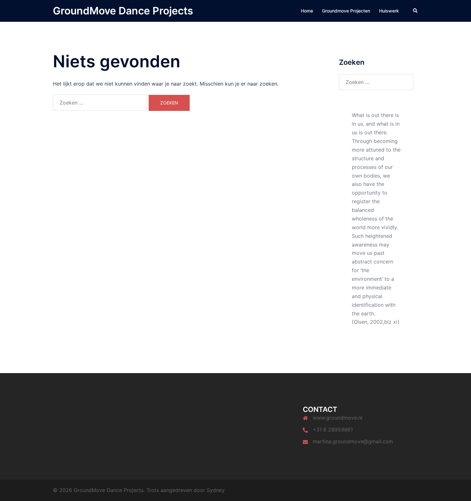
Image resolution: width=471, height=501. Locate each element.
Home (307, 10)
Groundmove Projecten (346, 10)
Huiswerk (389, 10)
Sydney (216, 490)
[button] (415, 10)
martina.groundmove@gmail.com (353, 441)
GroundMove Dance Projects (123, 10)
